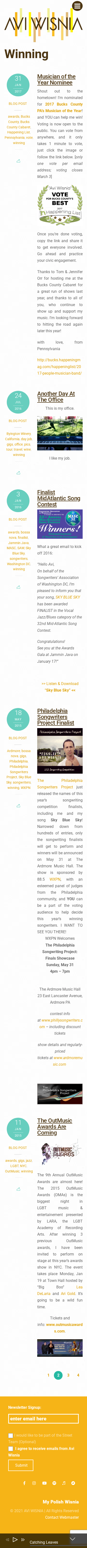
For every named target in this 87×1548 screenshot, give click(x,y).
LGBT (14, 1166)
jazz (29, 1161)
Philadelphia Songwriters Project (17, 772)
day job (26, 439)
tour (9, 449)
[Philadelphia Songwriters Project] (60, 1094)
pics (27, 444)
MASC (11, 548)
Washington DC (18, 564)
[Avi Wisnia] (43, 39)
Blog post (18, 104)
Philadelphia (18, 761)
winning (19, 143)
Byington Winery (19, 434)
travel (18, 449)
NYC (23, 1166)
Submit (21, 1465)
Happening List (18, 132)
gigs (10, 444)
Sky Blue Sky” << (60, 690)
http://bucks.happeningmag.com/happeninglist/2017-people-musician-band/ (59, 366)
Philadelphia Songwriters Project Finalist (55, 717)
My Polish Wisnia (61, 1502)
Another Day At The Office (56, 396)
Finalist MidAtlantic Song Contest (58, 498)
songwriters (19, 559)
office (18, 444)
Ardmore (13, 751)
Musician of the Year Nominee (56, 79)
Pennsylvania (15, 137)
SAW (20, 548)
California (12, 439)
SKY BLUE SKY (68, 597)
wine (27, 449)
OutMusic (12, 1171)
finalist (23, 537)
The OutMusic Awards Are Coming (54, 1126)
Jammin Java (18, 543)
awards (13, 116)
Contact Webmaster (62, 1517)
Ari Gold (68, 1293)
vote (29, 137)
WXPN (25, 788)
